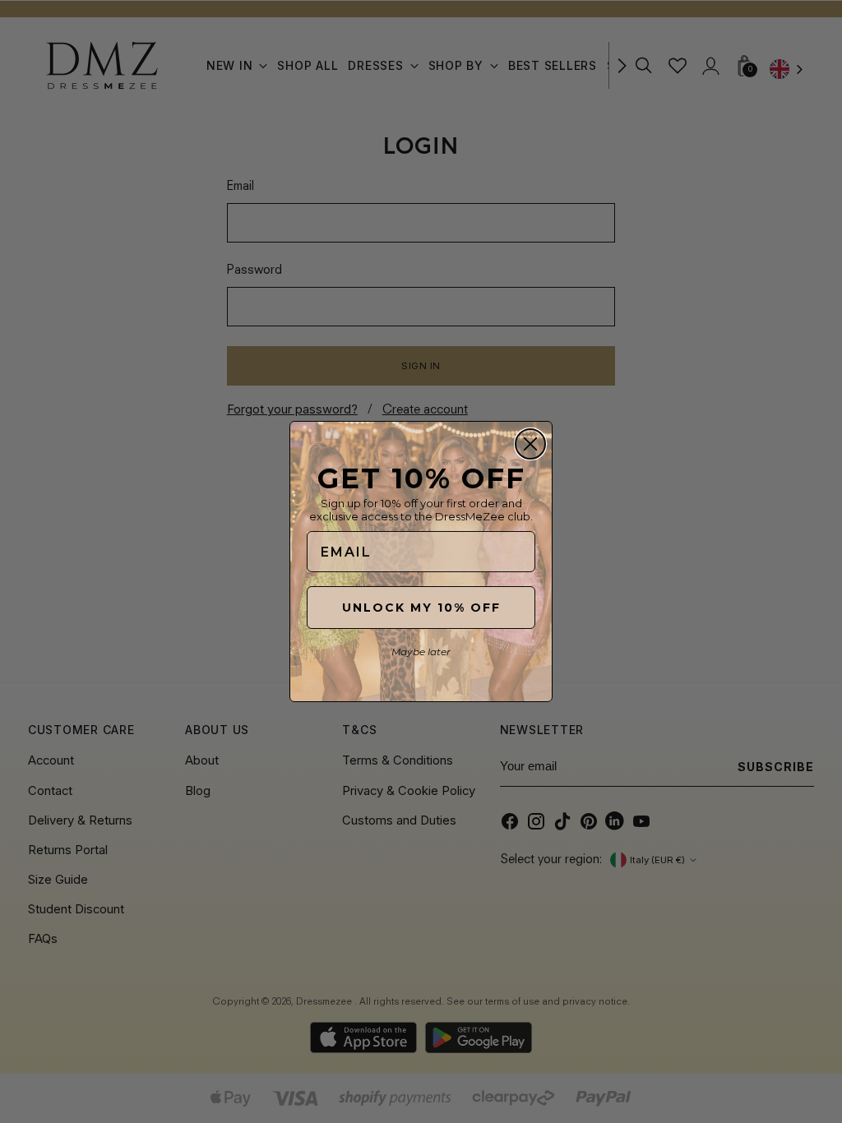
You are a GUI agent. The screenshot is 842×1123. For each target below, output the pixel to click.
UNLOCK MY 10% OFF (421, 607)
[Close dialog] (530, 444)
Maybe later (421, 651)
